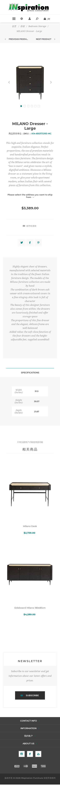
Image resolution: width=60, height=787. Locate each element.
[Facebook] (30, 754)
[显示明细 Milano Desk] (30, 491)
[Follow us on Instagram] (22, 754)
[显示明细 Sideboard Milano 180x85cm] (30, 573)
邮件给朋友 (31, 226)
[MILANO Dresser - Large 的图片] (30, 82)
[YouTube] (38, 754)
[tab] (30, 372)
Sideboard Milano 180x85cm (30, 607)
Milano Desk (30, 526)
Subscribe (32, 695)
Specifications (30, 372)
